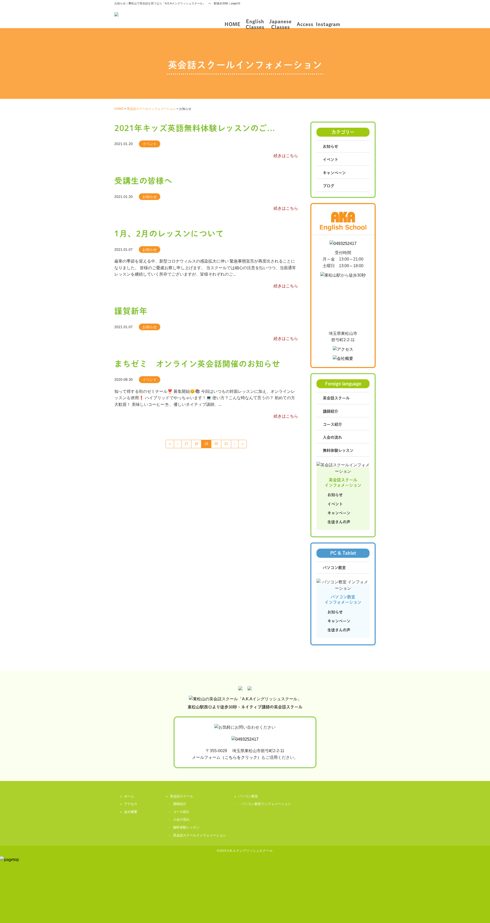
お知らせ (330, 146)
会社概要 (130, 812)
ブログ (328, 185)
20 (216, 444)
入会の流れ (332, 437)
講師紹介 (330, 411)
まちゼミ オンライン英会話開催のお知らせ (197, 363)
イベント (330, 159)
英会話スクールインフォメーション (199, 835)
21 (226, 444)
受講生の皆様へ (143, 180)
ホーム (129, 796)
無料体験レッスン (338, 450)
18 (196, 444)
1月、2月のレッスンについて (169, 233)
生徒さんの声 (338, 521)
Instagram (328, 24)
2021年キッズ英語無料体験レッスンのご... (194, 127)
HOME (233, 24)
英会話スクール (336, 397)
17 (186, 444)
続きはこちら (286, 155)
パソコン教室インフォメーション (266, 804)
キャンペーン (334, 172)
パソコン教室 (334, 567)
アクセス (130, 804)
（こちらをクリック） (240, 757)
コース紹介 (332, 424)
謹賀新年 (131, 310)
